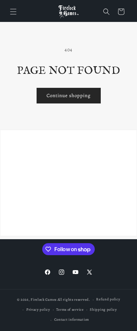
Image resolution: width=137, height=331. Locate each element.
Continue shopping (69, 95)
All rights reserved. (74, 299)
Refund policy (108, 299)
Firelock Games (44, 299)
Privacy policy (38, 309)
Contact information (71, 319)
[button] (13, 11)
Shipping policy (103, 309)
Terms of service (69, 309)
